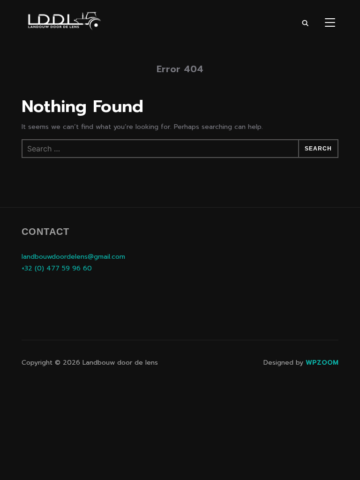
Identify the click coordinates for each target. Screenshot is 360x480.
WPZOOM (322, 363)
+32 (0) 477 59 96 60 (57, 268)
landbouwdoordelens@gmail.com (73, 257)
